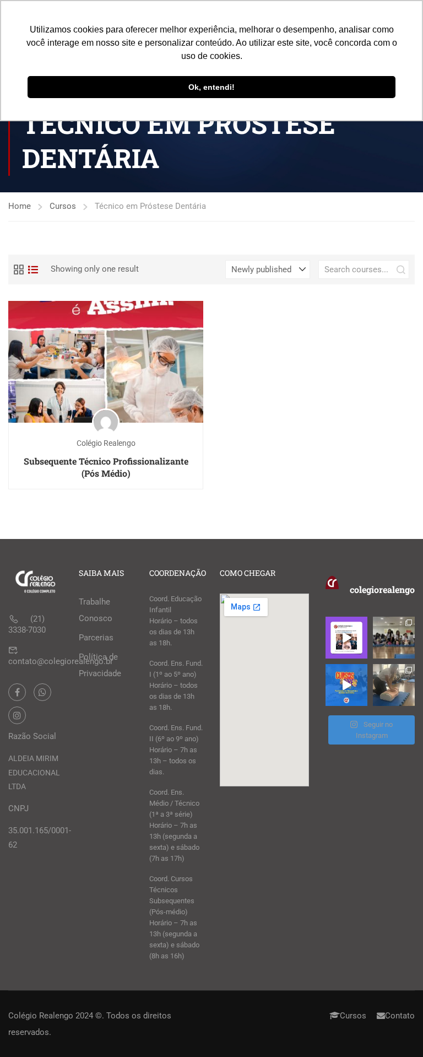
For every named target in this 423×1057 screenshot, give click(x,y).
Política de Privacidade (100, 665)
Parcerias (96, 638)
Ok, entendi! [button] (211, 87)
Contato (400, 1016)
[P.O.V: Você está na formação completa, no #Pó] (394, 638)
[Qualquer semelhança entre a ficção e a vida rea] (346, 638)
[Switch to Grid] (19, 269)
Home (19, 206)
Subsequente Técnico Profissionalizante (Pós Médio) (106, 467)
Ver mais (106, 361)
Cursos (63, 206)
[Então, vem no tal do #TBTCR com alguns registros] (394, 685)
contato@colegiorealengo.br (60, 661)
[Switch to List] (33, 269)
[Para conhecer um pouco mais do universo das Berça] (346, 685)
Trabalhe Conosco (95, 610)
